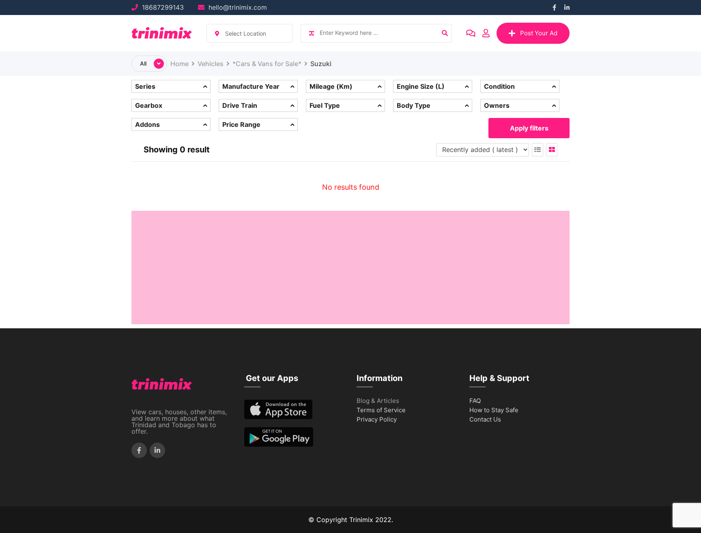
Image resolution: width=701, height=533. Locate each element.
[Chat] (470, 33)
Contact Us (485, 419)
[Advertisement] (350, 267)
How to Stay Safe (493, 410)
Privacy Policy (377, 419)
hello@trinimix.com (238, 7)
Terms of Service (381, 410)
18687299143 (163, 7)
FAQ (475, 401)
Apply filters (529, 128)
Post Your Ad (538, 33)
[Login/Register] (486, 33)
